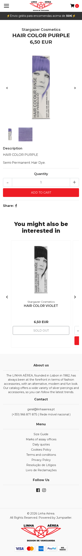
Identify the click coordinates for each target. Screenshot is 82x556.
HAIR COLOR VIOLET (41, 306)
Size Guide (41, 434)
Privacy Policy (41, 460)
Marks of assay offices (41, 439)
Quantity (41, 174)
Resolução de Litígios (41, 465)
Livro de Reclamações (41, 470)
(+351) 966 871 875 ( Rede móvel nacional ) (41, 414)
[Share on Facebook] (16, 206)
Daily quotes (41, 444)
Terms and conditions (41, 455)
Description (12, 148)
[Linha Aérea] (41, 6)
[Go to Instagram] (44, 491)
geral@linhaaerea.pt (41, 409)
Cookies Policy (41, 449)
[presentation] (7, 88)
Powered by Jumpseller (55, 517)
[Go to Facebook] (38, 491)
